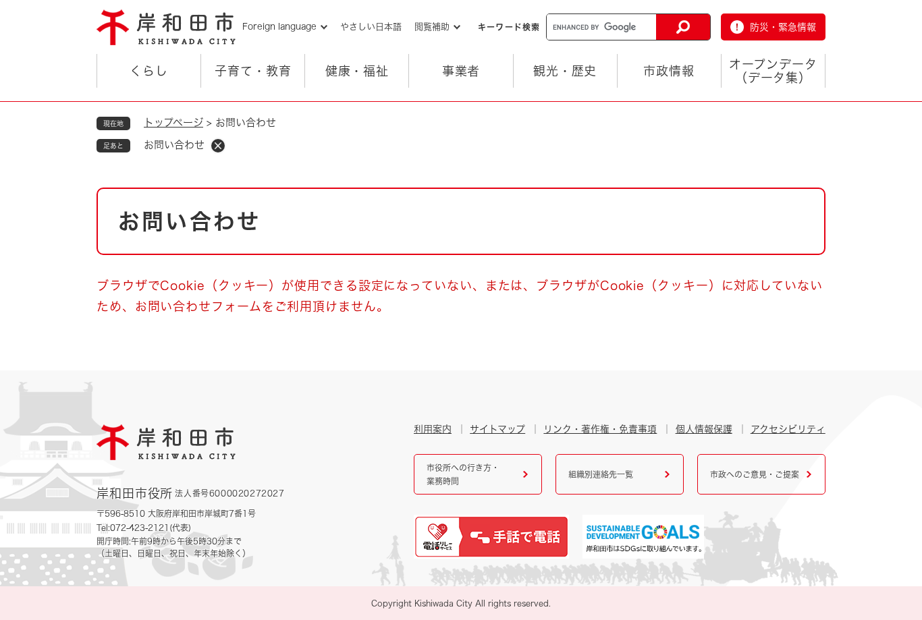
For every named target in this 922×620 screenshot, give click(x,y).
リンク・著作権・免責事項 (600, 429)
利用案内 (433, 429)
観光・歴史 (565, 71)
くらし (149, 71)
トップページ (173, 122)
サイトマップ (497, 429)
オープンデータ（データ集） (773, 71)
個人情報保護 (704, 429)
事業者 (461, 71)
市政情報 (669, 71)
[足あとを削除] (218, 146)
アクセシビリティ (788, 429)
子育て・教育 (253, 71)
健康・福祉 (357, 71)
